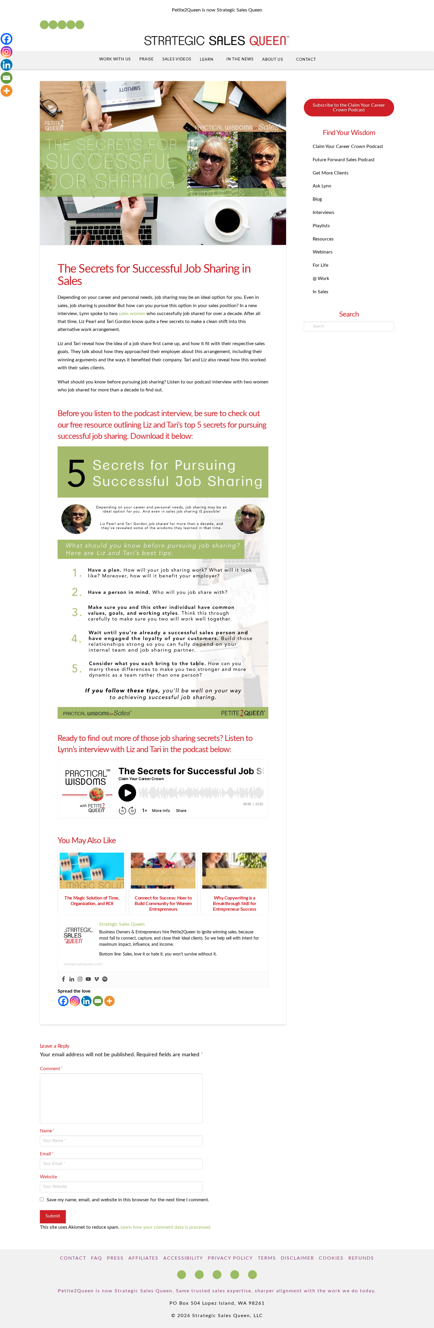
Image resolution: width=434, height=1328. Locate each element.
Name (47, 1130)
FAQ (96, 1258)
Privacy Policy (230, 1258)
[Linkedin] (71, 979)
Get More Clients (330, 173)
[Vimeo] (96, 979)
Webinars (322, 252)
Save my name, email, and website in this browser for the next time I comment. (128, 1199)
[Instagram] (70, 24)
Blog (317, 199)
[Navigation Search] (332, 60)
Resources (323, 239)
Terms (267, 1258)
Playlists (321, 225)
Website (48, 1176)
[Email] (98, 1001)
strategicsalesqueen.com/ (83, 964)
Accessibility (183, 1258)
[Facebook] (44, 24)
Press (115, 1258)
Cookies (331, 1258)
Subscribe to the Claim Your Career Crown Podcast (349, 107)
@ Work (321, 278)
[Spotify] (79, 24)
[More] (109, 1001)
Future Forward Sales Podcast (344, 159)
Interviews (323, 212)
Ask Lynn (322, 186)
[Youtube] (88, 979)
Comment (51, 1068)
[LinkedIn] (53, 24)
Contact (73, 1258)
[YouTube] (62, 24)
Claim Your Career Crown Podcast (348, 146)
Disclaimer (297, 1258)
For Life (320, 265)
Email (46, 1153)
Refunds (361, 1258)
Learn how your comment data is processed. (165, 1227)
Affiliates (143, 1258)
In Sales (320, 291)
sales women (132, 313)
